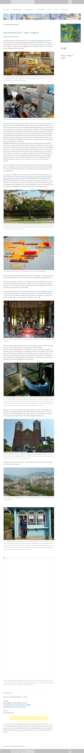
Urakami (46, 730)
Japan (56, 9)
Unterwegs (38, 724)
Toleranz (41, 730)
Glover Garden (31, 726)
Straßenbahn (30, 730)
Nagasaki (24, 728)
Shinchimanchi (13, 730)
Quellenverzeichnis (8, 712)
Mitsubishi (18, 728)
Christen (26, 726)
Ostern (42, 728)
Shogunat (27, 347)
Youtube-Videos (40, 9)
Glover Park (38, 726)
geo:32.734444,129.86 (20, 707)
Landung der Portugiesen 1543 (39, 40)
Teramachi (36, 730)
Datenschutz (64, 9)
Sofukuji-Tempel (45, 291)
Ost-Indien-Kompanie (35, 728)
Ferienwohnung (17, 9)
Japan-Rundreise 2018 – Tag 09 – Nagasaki (21, 32)
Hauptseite (6, 9)
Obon (27, 728)
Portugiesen (48, 728)
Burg (15, 726)
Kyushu (14, 728)
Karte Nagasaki (7, 703)
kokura (9, 728)
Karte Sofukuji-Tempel (9, 705)
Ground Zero (45, 726)
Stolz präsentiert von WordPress (17, 746)
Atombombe (10, 726)
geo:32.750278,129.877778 (20, 703)
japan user (27, 724)
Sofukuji (24, 730)
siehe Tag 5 (42, 357)
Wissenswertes (29, 9)
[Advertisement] (28, 718)
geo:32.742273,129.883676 (24, 705)
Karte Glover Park (8, 707)
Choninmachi (20, 726)
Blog (49, 9)
